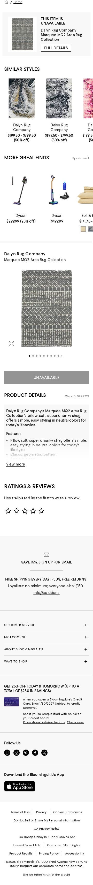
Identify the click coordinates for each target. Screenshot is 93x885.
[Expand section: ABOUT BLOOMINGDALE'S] (46, 649)
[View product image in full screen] (11, 344)
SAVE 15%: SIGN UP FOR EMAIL (46, 562)
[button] (46, 315)
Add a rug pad (22, 459)
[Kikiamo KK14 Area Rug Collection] (59, 98)
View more (15, 464)
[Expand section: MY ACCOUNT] (46, 637)
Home (17, 2)
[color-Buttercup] (83, 229)
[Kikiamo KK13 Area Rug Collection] (22, 98)
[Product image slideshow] (46, 315)
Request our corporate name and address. (51, 866)
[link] (22, 132)
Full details (56, 48)
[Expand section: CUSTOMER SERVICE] (46, 625)
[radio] (83, 229)
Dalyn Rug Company (58, 30)
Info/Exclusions (47, 593)
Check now (75, 722)
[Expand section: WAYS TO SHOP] (46, 661)
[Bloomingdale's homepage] (6, 2)
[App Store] (19, 786)
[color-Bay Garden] (90, 229)
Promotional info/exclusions (44, 722)
